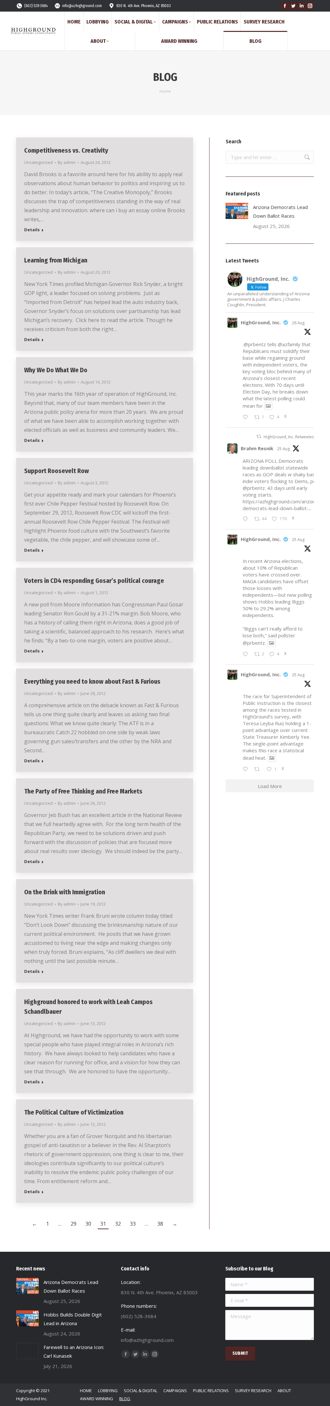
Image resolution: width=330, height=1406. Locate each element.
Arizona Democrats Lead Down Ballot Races (280, 211)
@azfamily (289, 344)
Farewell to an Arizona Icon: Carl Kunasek (74, 1351)
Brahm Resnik (257, 448)
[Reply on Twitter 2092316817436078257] (247, 655)
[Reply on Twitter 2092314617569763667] (247, 769)
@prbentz (254, 488)
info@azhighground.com (82, 6)
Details (32, 230)
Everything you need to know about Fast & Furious (92, 681)
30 (88, 1223)
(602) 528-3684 (36, 6)
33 (133, 1223)
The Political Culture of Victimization (73, 1112)
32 (118, 1223)
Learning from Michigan (55, 260)
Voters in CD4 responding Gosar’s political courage (94, 580)
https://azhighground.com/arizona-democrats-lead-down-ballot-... (281, 504)
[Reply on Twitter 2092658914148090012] (247, 418)
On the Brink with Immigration (64, 892)
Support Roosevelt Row (56, 471)
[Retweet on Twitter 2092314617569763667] (259, 769)
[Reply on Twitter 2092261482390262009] (247, 519)
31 (103, 1223)
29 (73, 1223)
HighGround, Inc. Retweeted (289, 437)
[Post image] (237, 211)
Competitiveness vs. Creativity (66, 150)
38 (160, 1223)
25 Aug (283, 448)
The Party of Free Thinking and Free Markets (83, 791)
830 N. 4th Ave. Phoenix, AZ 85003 (143, 6)
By (67, 162)
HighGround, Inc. (261, 322)
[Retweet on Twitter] (259, 436)
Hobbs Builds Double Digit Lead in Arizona (73, 1318)
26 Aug (298, 323)
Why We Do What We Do (55, 370)
